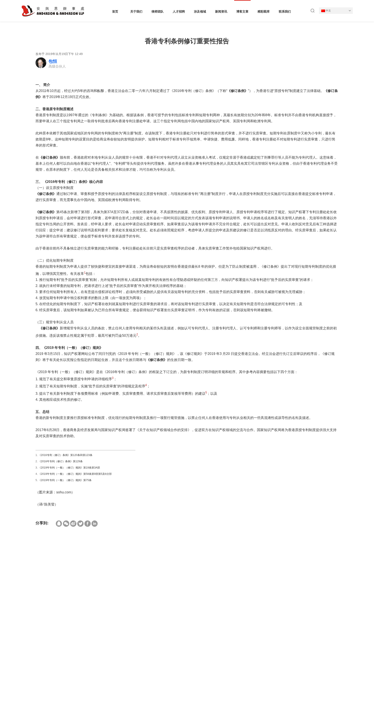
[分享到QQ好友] (59, 523)
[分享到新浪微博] (73, 523)
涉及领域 (200, 11)
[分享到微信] (66, 523)
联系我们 (285, 11)
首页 (115, 11)
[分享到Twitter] (80, 523)
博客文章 (242, 11)
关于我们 (136, 11)
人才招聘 (179, 11)
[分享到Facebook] (87, 523)
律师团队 (158, 11)
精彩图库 (264, 11)
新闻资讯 (221, 11)
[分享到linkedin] (95, 523)
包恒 (52, 61)
